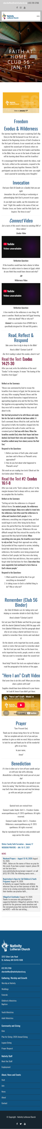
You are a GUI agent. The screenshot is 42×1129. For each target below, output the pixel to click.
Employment (6, 1067)
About (4, 1097)
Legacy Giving (7, 1042)
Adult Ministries (7, 1018)
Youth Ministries (8, 1012)
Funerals (5, 994)
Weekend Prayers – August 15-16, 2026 (17, 858)
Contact (4, 1103)
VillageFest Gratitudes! (11, 896)
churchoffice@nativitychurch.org (15, 2)
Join (3, 1085)
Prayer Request (7, 1048)
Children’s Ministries (9, 1000)
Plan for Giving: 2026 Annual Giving (15, 1036)
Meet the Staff (7, 1061)
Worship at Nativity (9, 983)
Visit (3, 1079)
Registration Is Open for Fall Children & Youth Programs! (19, 880)
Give (3, 1030)
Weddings (5, 989)
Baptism (5, 1004)
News (4, 1091)
